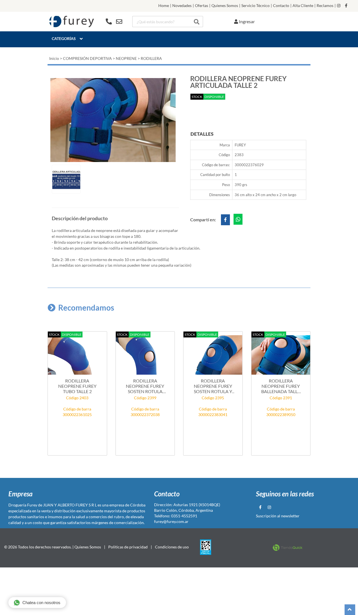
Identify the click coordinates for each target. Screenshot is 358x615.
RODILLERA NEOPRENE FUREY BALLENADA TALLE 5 (280, 386)
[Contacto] (114, 21)
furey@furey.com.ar (171, 521)
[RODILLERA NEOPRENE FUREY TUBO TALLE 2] (77, 355)
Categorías (64, 38)
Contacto (281, 6)
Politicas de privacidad (128, 546)
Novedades (182, 6)
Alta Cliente (303, 6)
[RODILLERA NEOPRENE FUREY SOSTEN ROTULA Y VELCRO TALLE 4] (212, 355)
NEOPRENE (126, 58)
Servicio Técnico (255, 6)
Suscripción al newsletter (278, 515)
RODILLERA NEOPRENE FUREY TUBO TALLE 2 (77, 386)
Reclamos (325, 6)
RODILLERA (151, 58)
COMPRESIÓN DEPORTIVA (87, 58)
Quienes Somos (224, 6)
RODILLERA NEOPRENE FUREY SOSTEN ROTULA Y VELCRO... (213, 386)
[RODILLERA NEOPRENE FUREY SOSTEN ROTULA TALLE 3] (145, 355)
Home (163, 6)
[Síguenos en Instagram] (338, 5)
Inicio (54, 58)
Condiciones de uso (172, 546)
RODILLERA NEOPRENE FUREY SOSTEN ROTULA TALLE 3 (145, 386)
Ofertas (201, 6)
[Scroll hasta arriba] (350, 609)
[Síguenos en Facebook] (346, 5)
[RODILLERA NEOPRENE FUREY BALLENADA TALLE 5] (280, 355)
